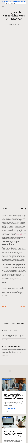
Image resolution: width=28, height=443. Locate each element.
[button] (3, 6)
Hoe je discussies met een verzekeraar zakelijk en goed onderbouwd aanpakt (13, 396)
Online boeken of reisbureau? (11, 346)
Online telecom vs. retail (10, 331)
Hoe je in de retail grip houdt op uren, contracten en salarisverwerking (13, 434)
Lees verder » (9, 408)
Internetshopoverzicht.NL (14, 1)
